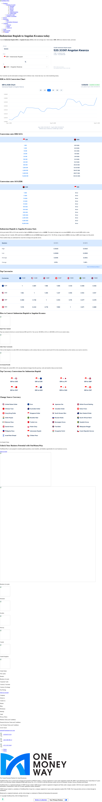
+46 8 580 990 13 (7, 740)
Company (5, 23)
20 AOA (25, 201)
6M (57, 90)
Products (5, 3)
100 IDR (25, 159)
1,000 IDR (25, 167)
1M (49, 90)
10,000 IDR (25, 176)
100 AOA (25, 206)
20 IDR (25, 153)
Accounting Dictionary (12, 22)
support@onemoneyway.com (7, 730)
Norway (12, 9)
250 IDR (25, 162)
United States (13, 13)
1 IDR (25, 145)
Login (4, 29)
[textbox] (25, 57)
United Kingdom (14, 12)
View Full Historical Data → (93, 266)
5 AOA (25, 195)
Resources (5, 19)
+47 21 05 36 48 (7, 745)
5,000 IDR (25, 173)
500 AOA (25, 212)
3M (53, 90)
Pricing (5, 17)
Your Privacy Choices (56, 800)
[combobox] (25, 57)
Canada (11, 10)
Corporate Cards (10, 14)
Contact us (9, 27)
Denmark (12, 6)
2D (40, 90)
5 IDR (25, 148)
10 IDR (25, 151)
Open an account (4, 692)
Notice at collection (41, 800)
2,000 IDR (25, 170)
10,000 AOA (25, 223)
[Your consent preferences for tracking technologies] (2, 799)
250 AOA (25, 209)
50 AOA (25, 204)
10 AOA (25, 198)
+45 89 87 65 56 (7, 734)
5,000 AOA (25, 220)
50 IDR (25, 156)
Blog (7, 20)
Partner (8, 26)
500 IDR (25, 164)
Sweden (12, 7)
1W (45, 90)
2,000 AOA (25, 217)
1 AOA (25, 192)
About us (8, 25)
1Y (61, 90)
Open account (6, 30)
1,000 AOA (25, 215)
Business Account (10, 4)
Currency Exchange (11, 16)
